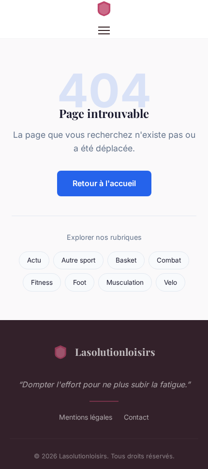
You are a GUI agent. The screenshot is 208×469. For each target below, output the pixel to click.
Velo (170, 282)
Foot (79, 282)
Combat (169, 260)
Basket (126, 260)
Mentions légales (85, 417)
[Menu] (104, 30)
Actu (34, 260)
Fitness (42, 282)
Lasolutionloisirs (115, 351)
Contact (136, 417)
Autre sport (78, 260)
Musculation (125, 282)
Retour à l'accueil (104, 183)
